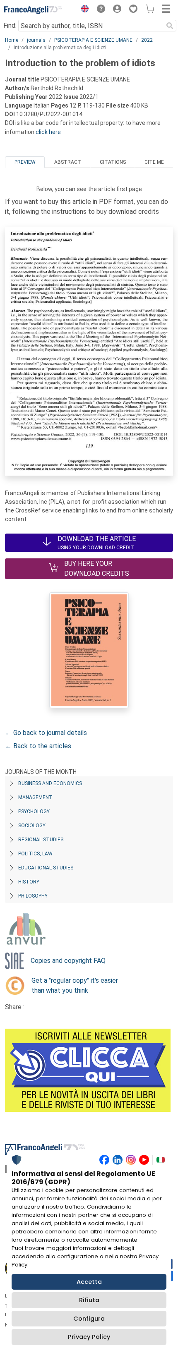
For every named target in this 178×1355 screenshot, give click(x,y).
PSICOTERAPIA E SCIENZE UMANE (93, 40)
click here (48, 132)
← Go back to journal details (46, 733)
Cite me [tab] (154, 162)
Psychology (34, 811)
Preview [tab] (25, 162)
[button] (83, 10)
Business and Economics (50, 783)
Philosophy (33, 896)
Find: (10, 25)
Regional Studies (40, 840)
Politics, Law (35, 854)
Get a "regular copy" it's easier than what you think (74, 985)
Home (11, 40)
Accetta (89, 1282)
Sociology (32, 825)
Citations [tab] (113, 162)
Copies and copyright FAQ (68, 961)
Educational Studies (45, 868)
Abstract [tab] (67, 162)
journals (36, 40)
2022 (147, 40)
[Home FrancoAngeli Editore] (33, 10)
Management (35, 797)
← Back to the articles (38, 746)
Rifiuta (89, 1300)
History (28, 882)
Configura (89, 1318)
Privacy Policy (89, 1337)
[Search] (169, 25)
